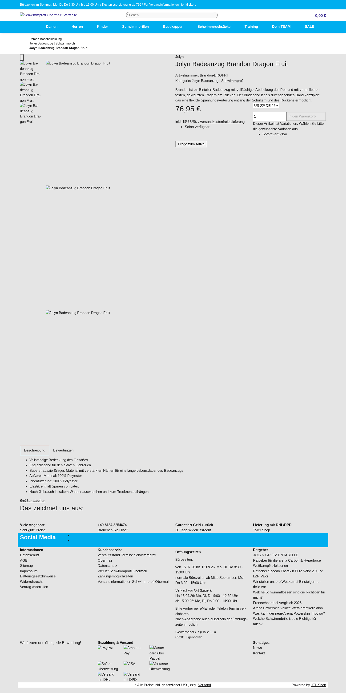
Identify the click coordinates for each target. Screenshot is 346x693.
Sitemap (26, 566)
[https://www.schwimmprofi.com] (32, 27)
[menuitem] (32, 27)
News (257, 648)
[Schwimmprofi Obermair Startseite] (48, 15)
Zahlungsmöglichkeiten (115, 576)
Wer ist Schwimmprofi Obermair (122, 571)
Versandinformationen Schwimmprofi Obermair (134, 582)
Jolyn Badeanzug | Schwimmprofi (217, 81)
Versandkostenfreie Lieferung (222, 122)
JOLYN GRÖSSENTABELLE (275, 555)
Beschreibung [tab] (34, 450)
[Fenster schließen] (22, 57)
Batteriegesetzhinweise (38, 576)
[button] (318, 15)
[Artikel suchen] (216, 15)
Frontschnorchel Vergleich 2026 (277, 603)
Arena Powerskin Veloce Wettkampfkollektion (288, 608)
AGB (24, 560)
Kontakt (259, 653)
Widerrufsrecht (31, 582)
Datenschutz (30, 555)
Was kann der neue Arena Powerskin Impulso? (289, 613)
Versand (204, 685)
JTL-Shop (318, 685)
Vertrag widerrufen (34, 587)
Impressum (29, 571)
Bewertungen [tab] (63, 450)
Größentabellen (32, 501)
